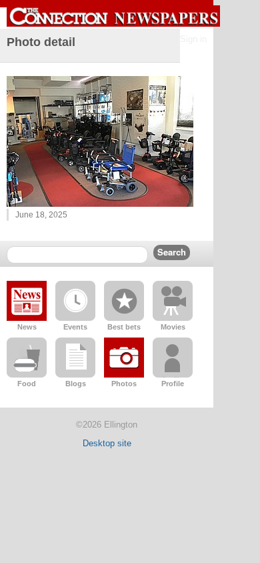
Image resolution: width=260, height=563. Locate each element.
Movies (173, 327)
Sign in (193, 39)
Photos (124, 384)
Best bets (124, 327)
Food (26, 384)
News (27, 327)
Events (75, 327)
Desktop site (107, 443)
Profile (172, 384)
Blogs (75, 384)
